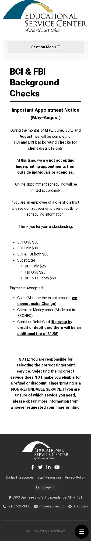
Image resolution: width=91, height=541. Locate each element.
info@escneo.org (52, 506)
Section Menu (44, 47)
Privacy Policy (75, 477)
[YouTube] (57, 467)
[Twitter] (40, 467)
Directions (80, 506)
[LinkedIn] (48, 467)
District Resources (20, 477)
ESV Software (56, 531)
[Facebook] (32, 467)
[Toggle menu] (82, 532)
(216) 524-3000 (19, 506)
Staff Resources (50, 477)
